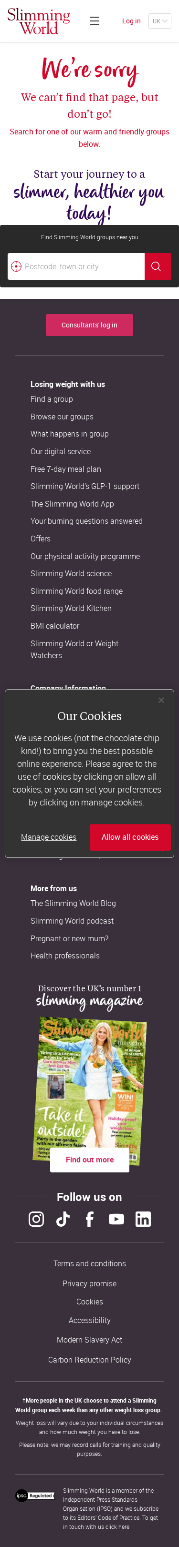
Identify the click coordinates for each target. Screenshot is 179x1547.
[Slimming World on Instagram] (36, 1219)
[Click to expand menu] (94, 21)
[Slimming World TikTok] (63, 1219)
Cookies (89, 1301)
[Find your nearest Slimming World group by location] (16, 266)
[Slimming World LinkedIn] (143, 1219)
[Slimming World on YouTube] (116, 1219)
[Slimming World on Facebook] (89, 1219)
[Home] (39, 21)
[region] (89, 773)
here (123, 1526)
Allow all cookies (130, 837)
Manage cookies (48, 837)
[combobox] (89, 266)
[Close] (161, 700)
